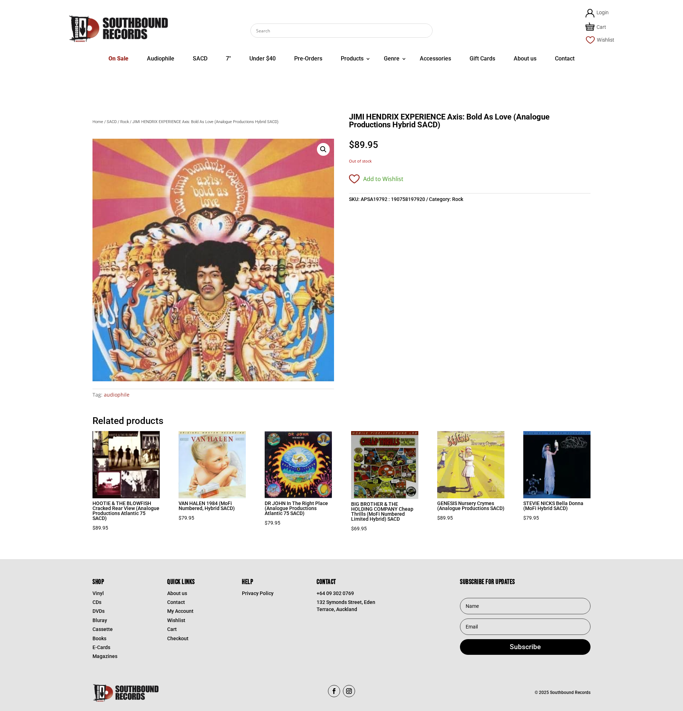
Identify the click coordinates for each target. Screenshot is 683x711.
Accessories (435, 58)
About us (525, 58)
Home (97, 122)
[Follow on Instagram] (349, 691)
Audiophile (160, 58)
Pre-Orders (308, 58)
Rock (124, 122)
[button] (323, 149)
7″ (228, 58)
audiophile (116, 394)
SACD (200, 58)
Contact (565, 58)
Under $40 (262, 58)
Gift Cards (482, 58)
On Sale (118, 58)
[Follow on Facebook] (334, 691)
